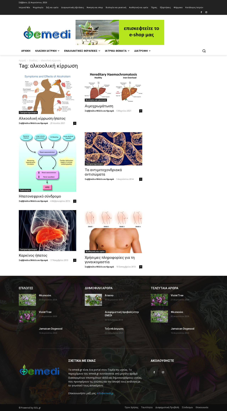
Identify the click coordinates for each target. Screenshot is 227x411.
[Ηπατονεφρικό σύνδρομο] (47, 162)
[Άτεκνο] (93, 300)
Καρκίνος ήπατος (33, 255)
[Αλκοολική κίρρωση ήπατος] (47, 93)
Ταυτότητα (147, 407)
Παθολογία (25, 190)
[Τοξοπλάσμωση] (93, 333)
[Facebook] (201, 12)
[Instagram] (206, 12)
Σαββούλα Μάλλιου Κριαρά (33, 123)
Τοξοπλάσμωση (114, 328)
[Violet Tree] (27, 316)
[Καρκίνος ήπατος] (47, 230)
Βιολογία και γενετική (96, 100)
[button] (204, 51)
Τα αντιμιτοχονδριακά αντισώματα (103, 172)
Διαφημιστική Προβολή (167, 407)
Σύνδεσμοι (187, 407)
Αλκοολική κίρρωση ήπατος (42, 118)
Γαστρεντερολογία (28, 112)
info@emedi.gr (105, 393)
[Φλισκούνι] (27, 300)
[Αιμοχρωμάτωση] (113, 87)
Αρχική (22, 60)
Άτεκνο (109, 295)
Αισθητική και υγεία (95, 251)
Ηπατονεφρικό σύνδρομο (40, 196)
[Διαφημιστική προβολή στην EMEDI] (93, 316)
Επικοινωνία (202, 407)
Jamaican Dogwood (50, 328)
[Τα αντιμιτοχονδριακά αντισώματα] (113, 148)
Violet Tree (45, 312)
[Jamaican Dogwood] (27, 333)
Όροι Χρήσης (131, 407)
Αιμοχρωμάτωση (99, 106)
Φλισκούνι (45, 295)
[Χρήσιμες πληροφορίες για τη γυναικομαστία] (113, 231)
